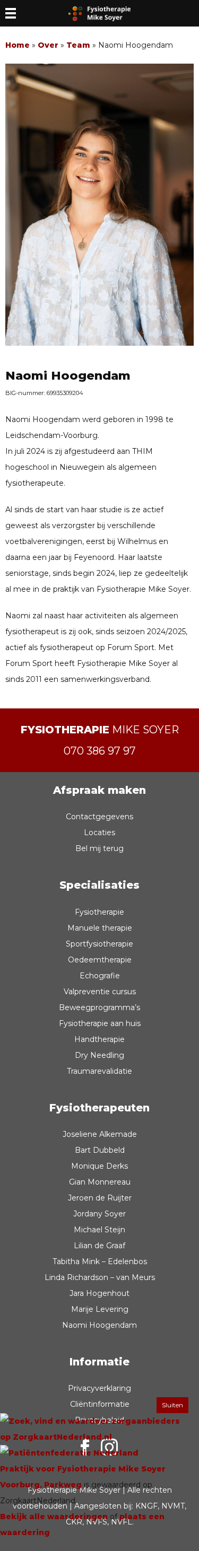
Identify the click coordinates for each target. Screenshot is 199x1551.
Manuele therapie (99, 928)
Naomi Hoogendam (99, 1325)
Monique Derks (99, 1166)
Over (48, 45)
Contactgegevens (99, 816)
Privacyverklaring (99, 1388)
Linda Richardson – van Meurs (100, 1277)
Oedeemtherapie (100, 960)
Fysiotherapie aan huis (100, 1023)
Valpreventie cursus (100, 991)
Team (78, 45)
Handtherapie (99, 1039)
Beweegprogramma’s (99, 1007)
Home (17, 45)
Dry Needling (99, 1055)
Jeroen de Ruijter (100, 1198)
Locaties (99, 832)
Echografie (100, 975)
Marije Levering (99, 1309)
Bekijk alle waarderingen (54, 1516)
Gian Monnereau (100, 1182)
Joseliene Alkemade (100, 1134)
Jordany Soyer (99, 1214)
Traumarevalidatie (99, 1071)
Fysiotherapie (99, 912)
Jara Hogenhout (99, 1293)
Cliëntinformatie (99, 1404)
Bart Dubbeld (100, 1150)
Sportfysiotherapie (99, 944)
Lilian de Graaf (99, 1245)
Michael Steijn (99, 1229)
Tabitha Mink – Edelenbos (100, 1261)
